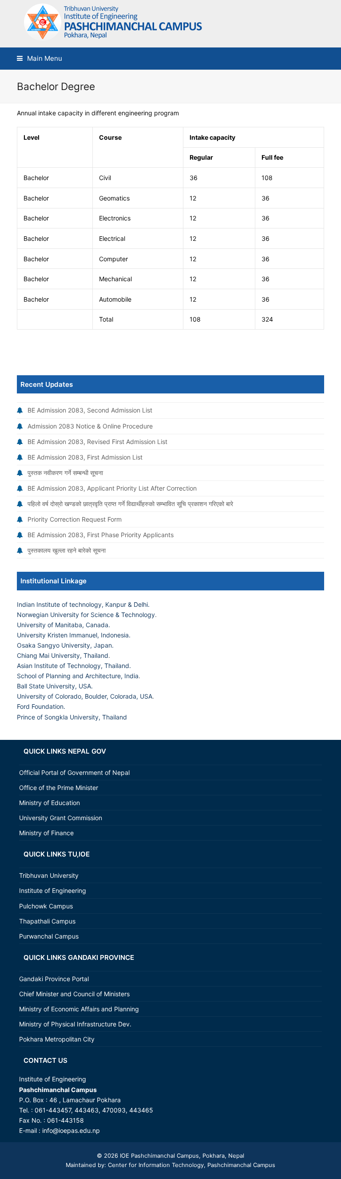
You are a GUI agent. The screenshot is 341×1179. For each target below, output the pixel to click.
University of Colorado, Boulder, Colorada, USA (84, 696)
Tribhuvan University (49, 875)
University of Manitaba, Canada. (63, 625)
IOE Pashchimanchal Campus (158, 1155)
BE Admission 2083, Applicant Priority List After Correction (112, 488)
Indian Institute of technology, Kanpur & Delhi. (83, 604)
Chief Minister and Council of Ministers (74, 994)
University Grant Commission (60, 817)
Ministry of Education (49, 802)
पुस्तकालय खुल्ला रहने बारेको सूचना (67, 550)
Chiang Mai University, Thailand (62, 655)
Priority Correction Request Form (75, 519)
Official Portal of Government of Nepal (74, 772)
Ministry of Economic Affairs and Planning (79, 1009)
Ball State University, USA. (55, 686)
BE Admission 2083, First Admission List (85, 457)
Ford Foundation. (41, 706)
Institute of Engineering (52, 890)
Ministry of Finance (46, 833)
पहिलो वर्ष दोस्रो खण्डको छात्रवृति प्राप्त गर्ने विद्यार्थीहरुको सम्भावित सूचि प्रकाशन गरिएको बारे (130, 503)
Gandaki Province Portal (54, 978)
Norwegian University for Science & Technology (86, 614)
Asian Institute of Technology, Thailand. (74, 665)
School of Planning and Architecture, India (78, 676)
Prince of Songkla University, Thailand (72, 717)
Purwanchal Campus (49, 936)
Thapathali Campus (47, 921)
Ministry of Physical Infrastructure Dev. (75, 1024)
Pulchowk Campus (46, 906)
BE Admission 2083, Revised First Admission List (97, 441)
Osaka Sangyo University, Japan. (65, 645)
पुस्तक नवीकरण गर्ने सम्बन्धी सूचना (65, 472)
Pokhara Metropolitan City (57, 1039)
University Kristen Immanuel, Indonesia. (74, 635)
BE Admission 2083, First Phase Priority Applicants (101, 534)
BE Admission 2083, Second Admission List (90, 410)
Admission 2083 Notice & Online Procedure (90, 426)
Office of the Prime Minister (58, 787)
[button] (39, 58)
